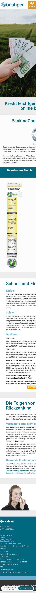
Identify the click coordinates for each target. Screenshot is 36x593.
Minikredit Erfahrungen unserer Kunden (15, 572)
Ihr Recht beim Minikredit (9, 554)
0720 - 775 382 (8, 526)
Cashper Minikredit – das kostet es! (13, 562)
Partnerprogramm (7, 570)
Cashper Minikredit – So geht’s (12, 559)
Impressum (4, 551)
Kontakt (3, 549)
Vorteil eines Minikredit (9, 564)
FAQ (1, 567)
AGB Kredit (4, 557)
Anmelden (32, 6)
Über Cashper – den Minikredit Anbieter (15, 546)
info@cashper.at (8, 529)
